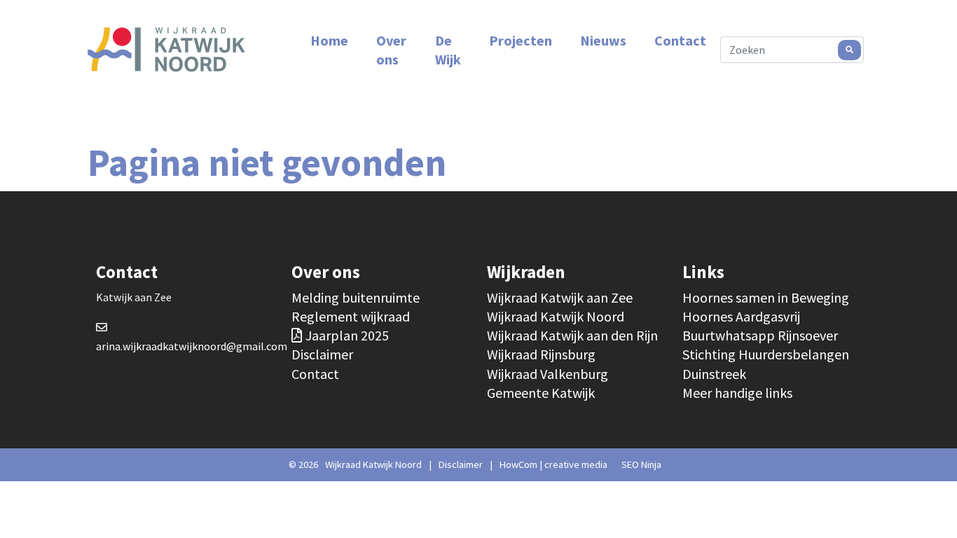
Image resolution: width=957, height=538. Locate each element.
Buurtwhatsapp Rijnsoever (760, 335)
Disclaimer (322, 354)
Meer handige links (737, 392)
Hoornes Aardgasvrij (741, 316)
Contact (680, 40)
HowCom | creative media (553, 464)
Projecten (520, 40)
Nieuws (603, 40)
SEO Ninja (641, 464)
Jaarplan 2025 (347, 335)
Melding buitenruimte (355, 297)
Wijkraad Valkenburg (547, 373)
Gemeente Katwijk (541, 392)
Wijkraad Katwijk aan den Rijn (572, 335)
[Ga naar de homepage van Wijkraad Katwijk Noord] (166, 49)
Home (329, 40)
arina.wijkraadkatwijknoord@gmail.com (191, 346)
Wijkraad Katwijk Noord (555, 316)
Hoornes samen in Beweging (765, 297)
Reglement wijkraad (350, 316)
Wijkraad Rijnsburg (541, 354)
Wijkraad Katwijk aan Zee (560, 297)
